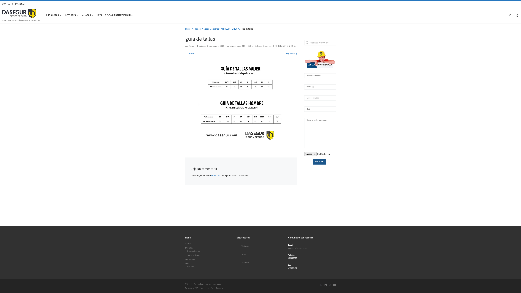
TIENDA (188, 243)
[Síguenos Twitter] (330, 285)
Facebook (245, 262)
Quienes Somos (193, 251)
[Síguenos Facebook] (321, 285)
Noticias (190, 266)
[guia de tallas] (241, 102)
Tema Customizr (218, 288)
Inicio (187, 29)
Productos (196, 29)
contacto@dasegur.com (298, 248)
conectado (216, 175)
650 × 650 (246, 46)
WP (197, 288)
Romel (191, 46)
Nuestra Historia (193, 255)
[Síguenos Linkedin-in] (326, 285)
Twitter (244, 254)
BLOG (187, 263)
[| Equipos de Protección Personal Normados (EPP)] (19, 13)
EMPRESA (189, 248)
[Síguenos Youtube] (334, 285)
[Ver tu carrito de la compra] (517, 15)
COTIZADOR (190, 259)
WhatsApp (245, 246)
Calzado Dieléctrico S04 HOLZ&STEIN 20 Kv (221, 29)
